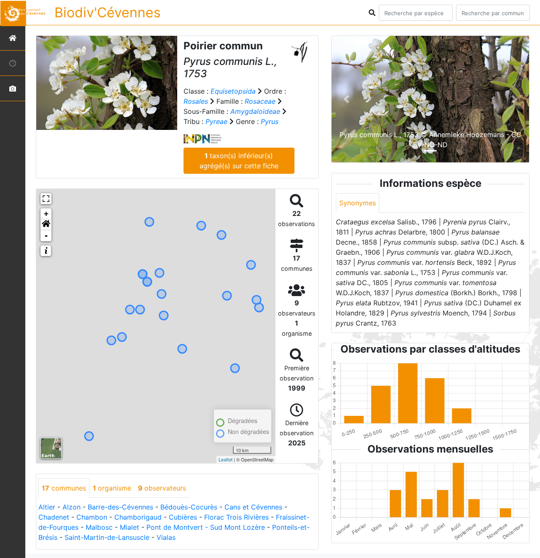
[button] (45, 224)
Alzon (71, 507)
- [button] (46, 235)
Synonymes (357, 203)
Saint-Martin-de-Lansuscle (107, 537)
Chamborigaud (138, 517)
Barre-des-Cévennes (120, 507)
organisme (112, 488)
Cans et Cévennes (253, 507)
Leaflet (225, 459)
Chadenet (53, 517)
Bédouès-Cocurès (188, 507)
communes (64, 488)
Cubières (183, 517)
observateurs (162, 488)
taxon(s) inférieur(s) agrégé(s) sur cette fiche (239, 160)
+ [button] (46, 213)
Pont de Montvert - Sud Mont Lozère (205, 527)
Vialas (166, 537)
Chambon (91, 517)
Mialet (129, 527)
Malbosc (99, 527)
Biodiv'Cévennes (107, 12)
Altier (46, 507)
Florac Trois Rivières (236, 517)
